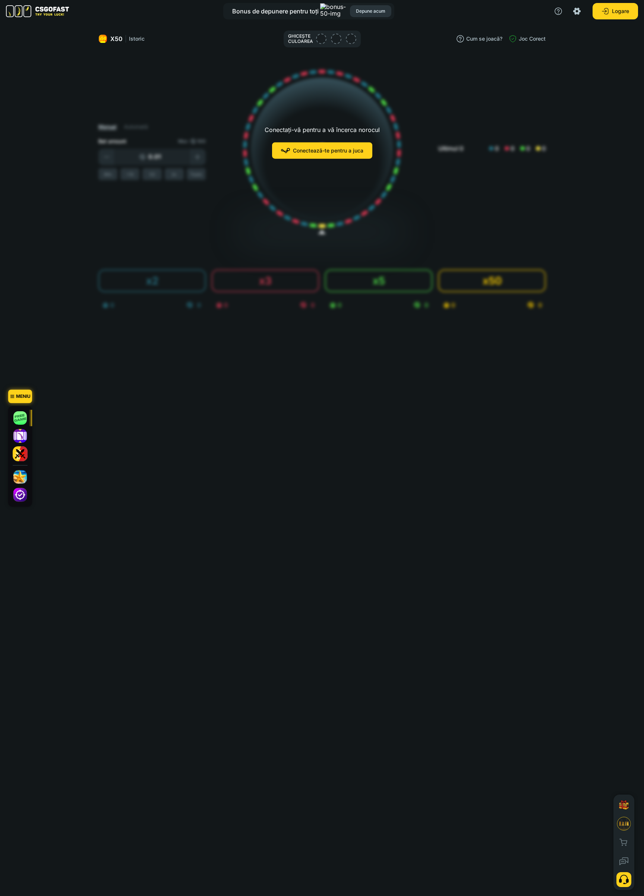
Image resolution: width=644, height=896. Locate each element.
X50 (116, 39)
